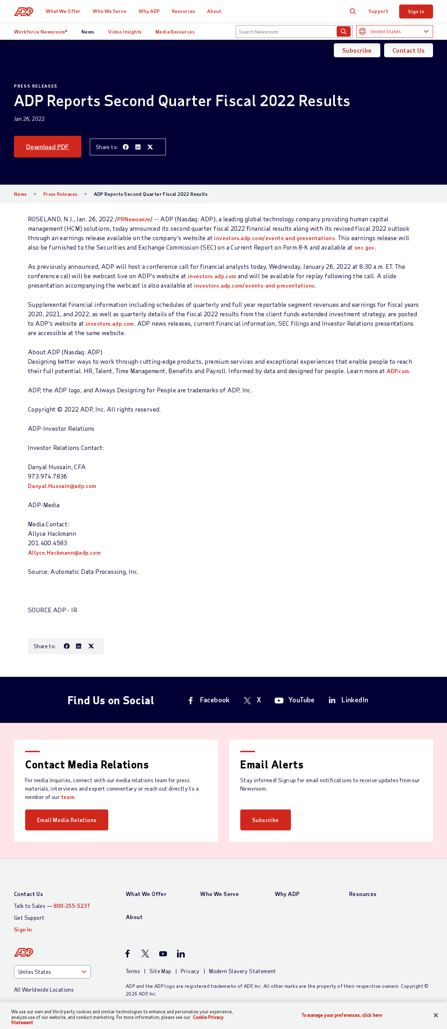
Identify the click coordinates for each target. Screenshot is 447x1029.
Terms (133, 971)
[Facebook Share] (125, 147)
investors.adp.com (212, 276)
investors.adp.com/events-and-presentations (274, 238)
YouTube (301, 699)
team (68, 796)
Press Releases (60, 194)
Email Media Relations (66, 819)
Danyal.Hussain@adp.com (62, 485)
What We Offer (63, 11)
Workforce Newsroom (41, 32)
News (87, 32)
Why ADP (149, 11)
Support (378, 11)
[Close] (436, 1015)
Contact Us (409, 50)
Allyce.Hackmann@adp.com (64, 552)
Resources (183, 11)
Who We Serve (109, 11)
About (214, 11)
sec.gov (364, 247)
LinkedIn (355, 699)
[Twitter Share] (150, 147)
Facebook (215, 699)
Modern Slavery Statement (242, 971)
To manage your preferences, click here (342, 1014)
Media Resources (175, 32)
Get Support (29, 917)
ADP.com (398, 371)
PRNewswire (133, 219)
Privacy (190, 971)
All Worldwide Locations (44, 989)
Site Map (160, 971)
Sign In (416, 11)
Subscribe (357, 50)
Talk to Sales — (52, 905)
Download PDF (47, 146)
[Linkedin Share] (138, 147)
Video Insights (125, 32)
